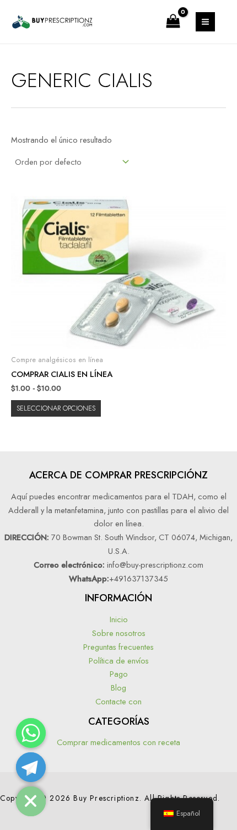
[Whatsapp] (31, 733)
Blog (118, 687)
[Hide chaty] (31, 801)
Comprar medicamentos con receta (118, 742)
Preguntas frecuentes (118, 647)
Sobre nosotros (119, 633)
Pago (119, 674)
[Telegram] (31, 767)
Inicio (119, 619)
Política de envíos (119, 660)
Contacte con (118, 701)
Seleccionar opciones (56, 408)
